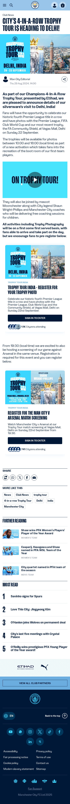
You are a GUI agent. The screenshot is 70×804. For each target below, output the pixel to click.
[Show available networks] (64, 79)
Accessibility (10, 751)
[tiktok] (50, 732)
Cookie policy (10, 763)
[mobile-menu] (5, 5)
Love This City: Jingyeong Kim (30, 609)
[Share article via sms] (5, 478)
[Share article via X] (20, 478)
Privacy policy (44, 751)
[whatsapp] (20, 731)
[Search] (11, 5)
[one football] (39, 741)
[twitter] (40, 732)
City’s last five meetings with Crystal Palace (35, 635)
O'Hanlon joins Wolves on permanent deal (38, 622)
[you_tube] (10, 731)
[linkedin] (30, 741)
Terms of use (43, 757)
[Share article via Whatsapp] (13, 478)
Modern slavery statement (18, 769)
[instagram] (30, 731)
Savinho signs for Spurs (26, 596)
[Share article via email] (34, 478)
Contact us (42, 763)
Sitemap (41, 769)
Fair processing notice (15, 757)
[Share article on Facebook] (27, 478)
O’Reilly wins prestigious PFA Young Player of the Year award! (39, 648)
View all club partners (35, 683)
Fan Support (35, 788)
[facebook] (59, 731)
